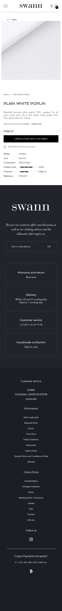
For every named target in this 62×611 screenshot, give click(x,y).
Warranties (31, 445)
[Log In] (51, 5)
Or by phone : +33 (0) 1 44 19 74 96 (31, 394)
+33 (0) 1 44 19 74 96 (31, 324)
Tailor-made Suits (31, 417)
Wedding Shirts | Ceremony (31, 497)
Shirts (31, 492)
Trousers (31, 514)
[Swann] (31, 6)
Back (14, 19)
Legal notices (31, 450)
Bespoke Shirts (31, 423)
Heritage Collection (31, 486)
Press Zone (31, 434)
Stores (31, 428)
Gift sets (31, 520)
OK (49, 246)
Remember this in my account (21, 146)
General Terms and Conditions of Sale (31, 456)
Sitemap (31, 461)
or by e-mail (31, 398)
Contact (31, 389)
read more (36, 123)
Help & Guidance (31, 439)
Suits (31, 508)
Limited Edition (31, 481)
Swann (7, 94)
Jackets (31, 503)
